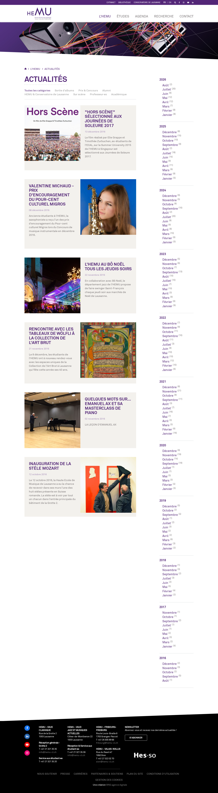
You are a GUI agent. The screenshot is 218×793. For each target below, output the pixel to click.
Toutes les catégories (37, 90)
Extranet (111, 2)
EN (170, 2)
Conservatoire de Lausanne (147, 2)
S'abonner (136, 737)
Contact (187, 16)
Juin (165, 94)
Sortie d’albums (64, 90)
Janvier (167, 115)
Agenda (141, 16)
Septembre (170, 145)
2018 (162, 560)
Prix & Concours (88, 90)
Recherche (164, 16)
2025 (162, 126)
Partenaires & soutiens (107, 773)
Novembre (169, 136)
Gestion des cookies (109, 779)
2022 (162, 317)
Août (165, 85)
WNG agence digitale (116, 784)
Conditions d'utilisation (163, 773)
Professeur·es (98, 94)
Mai (164, 98)
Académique (119, 94)
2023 (162, 254)
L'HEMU (105, 16)
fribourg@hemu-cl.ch (107, 742)
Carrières (80, 773)
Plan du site (135, 773)
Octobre (167, 140)
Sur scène (79, 94)
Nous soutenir (47, 773)
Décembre (169, 132)
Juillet (166, 89)
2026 (162, 79)
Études (123, 16)
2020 (162, 445)
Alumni (106, 90)
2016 (162, 658)
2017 (162, 607)
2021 (162, 381)
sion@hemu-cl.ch (105, 761)
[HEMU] (40, 13)
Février (167, 110)
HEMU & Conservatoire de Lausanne (46, 94)
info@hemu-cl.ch (48, 752)
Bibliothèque (124, 2)
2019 (162, 500)
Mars (165, 106)
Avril (165, 102)
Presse (65, 773)
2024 (162, 190)
